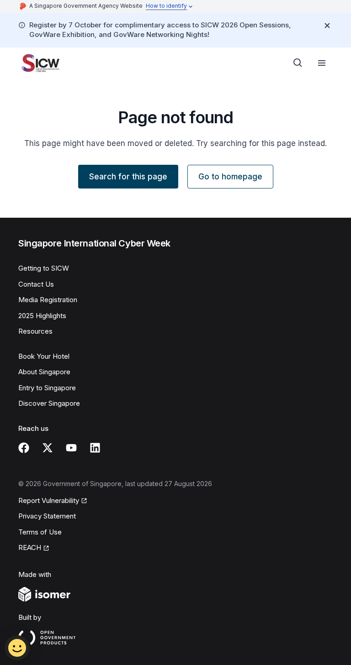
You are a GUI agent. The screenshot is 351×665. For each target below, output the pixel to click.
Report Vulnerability (48, 500)
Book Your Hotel (43, 356)
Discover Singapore (49, 403)
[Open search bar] (298, 63)
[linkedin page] (95, 447)
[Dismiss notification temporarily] (327, 26)
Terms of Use (40, 532)
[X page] (47, 447)
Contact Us (36, 284)
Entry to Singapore (47, 387)
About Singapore (44, 371)
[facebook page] (23, 447)
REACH (29, 547)
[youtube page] (71, 447)
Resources (35, 331)
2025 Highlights (42, 315)
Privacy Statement (47, 516)
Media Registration (47, 299)
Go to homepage (230, 176)
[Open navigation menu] (322, 63)
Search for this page (128, 176)
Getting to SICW (43, 268)
